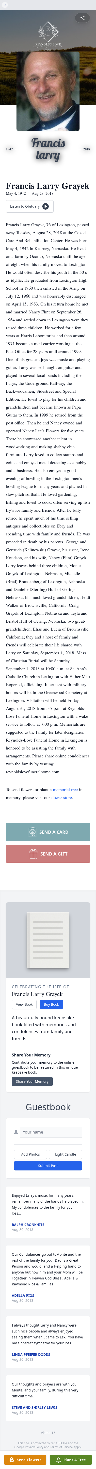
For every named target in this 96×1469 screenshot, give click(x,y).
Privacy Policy (34, 1447)
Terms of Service (61, 1447)
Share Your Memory (32, 1081)
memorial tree (65, 789)
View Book (24, 1004)
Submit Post (48, 1165)
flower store (61, 797)
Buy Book (51, 1004)
